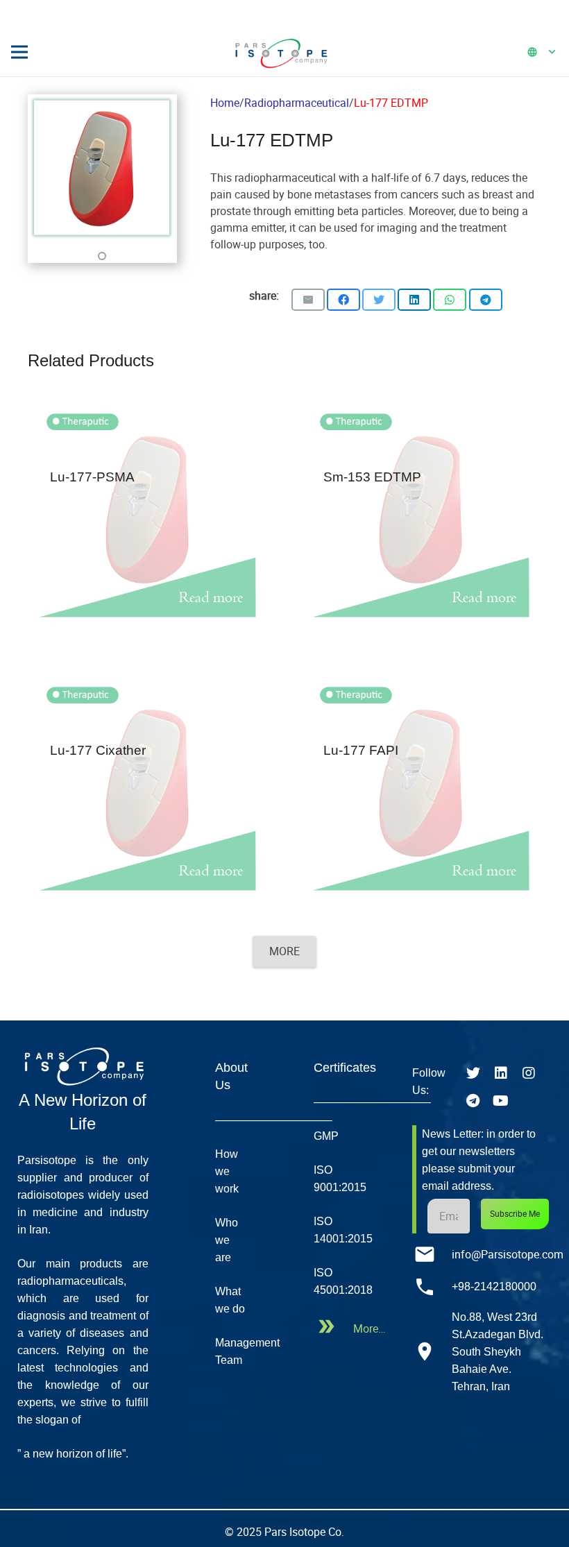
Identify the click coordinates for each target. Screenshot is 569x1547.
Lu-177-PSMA (92, 477)
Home (224, 102)
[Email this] (308, 300)
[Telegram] (473, 1101)
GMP (326, 1136)
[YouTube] (501, 1101)
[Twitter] (473, 1073)
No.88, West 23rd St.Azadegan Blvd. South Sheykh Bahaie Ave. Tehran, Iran (497, 1351)
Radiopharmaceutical (296, 102)
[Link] (281, 52)
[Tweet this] (379, 300)
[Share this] (343, 300)
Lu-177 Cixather (98, 750)
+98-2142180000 (494, 1286)
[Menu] (19, 52)
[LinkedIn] (501, 1073)
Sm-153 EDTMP (372, 477)
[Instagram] (529, 1073)
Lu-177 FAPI (360, 750)
